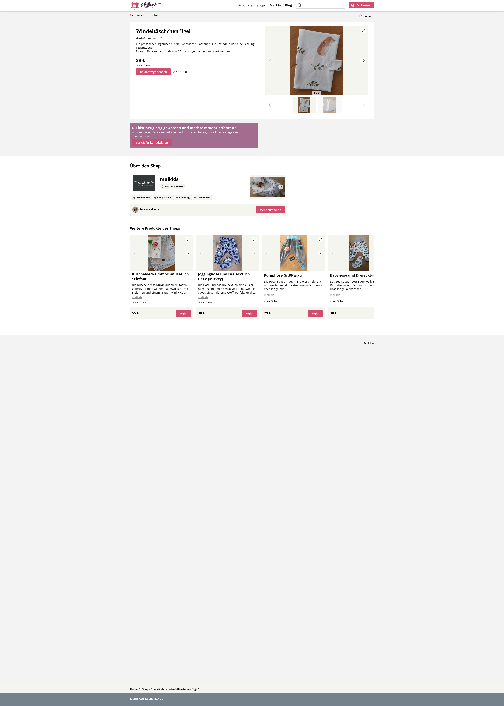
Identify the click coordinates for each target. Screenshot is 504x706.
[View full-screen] (363, 30)
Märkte (275, 5)
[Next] (363, 60)
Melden (369, 343)
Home (134, 689)
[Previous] (254, 187)
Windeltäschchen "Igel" (184, 689)
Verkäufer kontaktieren (152, 142)
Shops (261, 5)
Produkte (245, 5)
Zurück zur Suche (145, 15)
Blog (288, 5)
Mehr (270, 210)
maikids (159, 689)
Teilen (367, 16)
